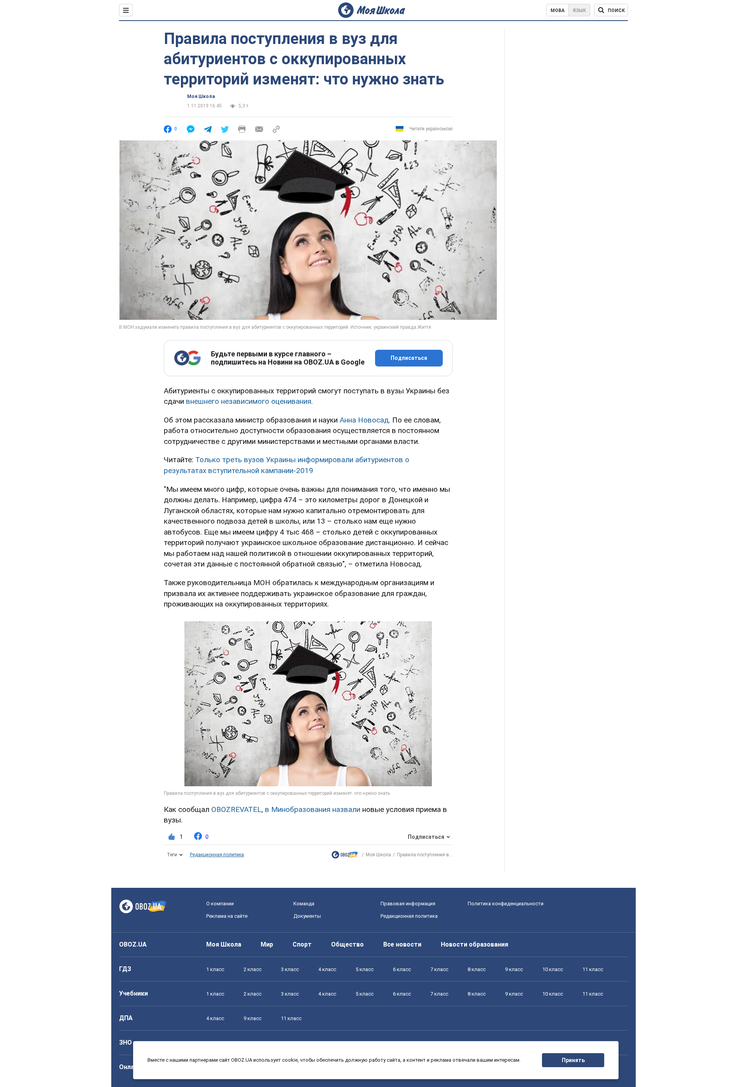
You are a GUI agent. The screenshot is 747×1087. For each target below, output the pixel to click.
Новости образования (474, 944)
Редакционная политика (217, 854)
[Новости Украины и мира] (344, 856)
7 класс (439, 969)
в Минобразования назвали (312, 809)
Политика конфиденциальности (506, 903)
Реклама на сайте (226, 916)
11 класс (592, 969)
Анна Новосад (364, 420)
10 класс (552, 969)
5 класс (365, 969)
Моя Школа (201, 96)
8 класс (477, 969)
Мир (267, 944)
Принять (573, 1060)
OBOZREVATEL (236, 809)
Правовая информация (408, 903)
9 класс (514, 969)
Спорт (302, 944)
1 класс (215, 969)
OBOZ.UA (133, 944)
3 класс (290, 969)
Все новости (402, 944)
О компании (220, 903)
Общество (347, 944)
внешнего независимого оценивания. (249, 401)
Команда (303, 903)
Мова (558, 10)
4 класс (327, 969)
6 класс (402, 969)
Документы (307, 916)
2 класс (252, 969)
